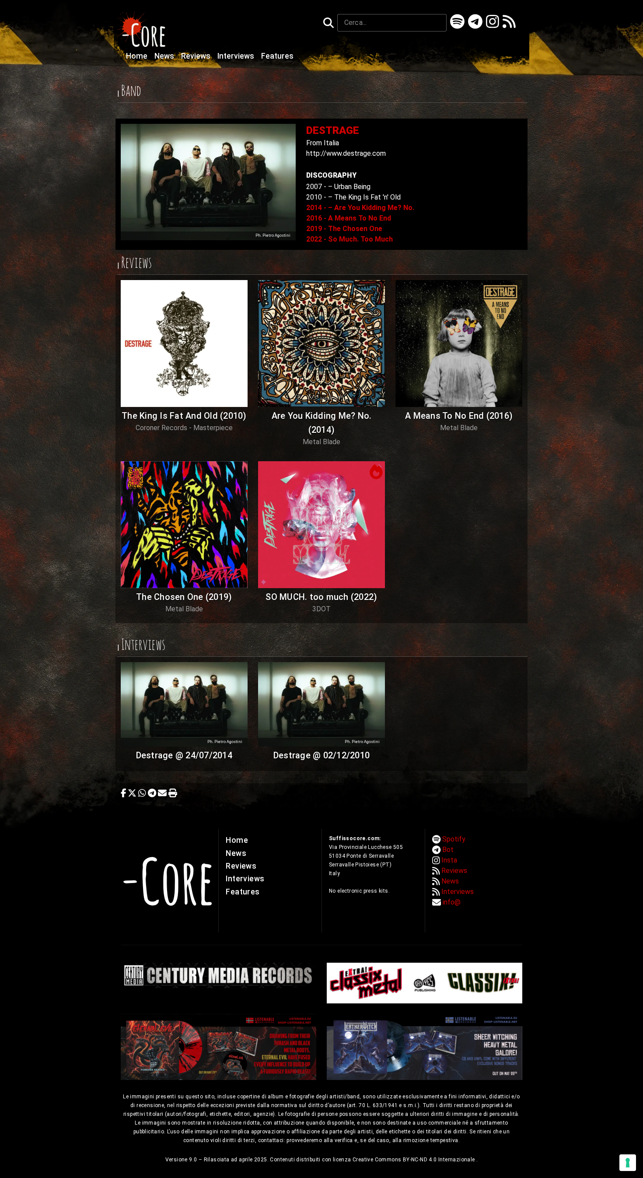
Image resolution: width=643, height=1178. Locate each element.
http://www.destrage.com (346, 153)
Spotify (453, 839)
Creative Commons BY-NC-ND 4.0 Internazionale (414, 1160)
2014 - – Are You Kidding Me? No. (360, 207)
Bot (448, 849)
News (165, 56)
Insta (449, 860)
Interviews (236, 56)
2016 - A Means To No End (348, 218)
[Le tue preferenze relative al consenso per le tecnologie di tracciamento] (627, 1162)
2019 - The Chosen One (344, 228)
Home (137, 56)
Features (277, 56)
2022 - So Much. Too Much (349, 239)
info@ (452, 902)
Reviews (196, 56)
